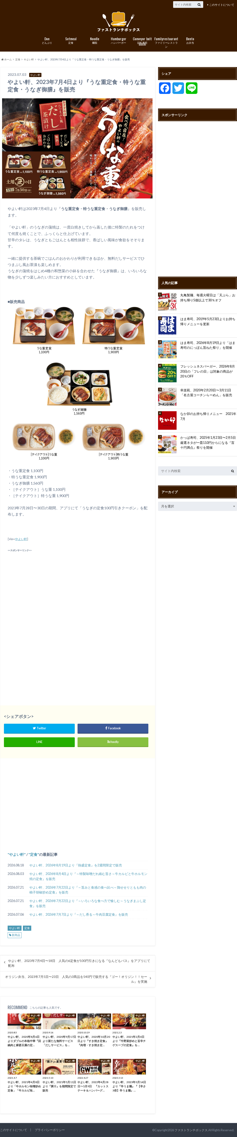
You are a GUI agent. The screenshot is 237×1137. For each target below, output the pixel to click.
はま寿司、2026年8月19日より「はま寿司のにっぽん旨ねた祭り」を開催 (207, 345)
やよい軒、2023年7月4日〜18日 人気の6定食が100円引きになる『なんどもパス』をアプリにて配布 (79, 963)
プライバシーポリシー (50, 1130)
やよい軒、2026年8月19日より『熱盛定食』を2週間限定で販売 (75, 865)
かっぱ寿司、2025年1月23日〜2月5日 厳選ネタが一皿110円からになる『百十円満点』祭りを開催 (208, 442)
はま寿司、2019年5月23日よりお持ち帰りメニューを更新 (207, 321)
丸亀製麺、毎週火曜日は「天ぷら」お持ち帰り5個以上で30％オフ (207, 297)
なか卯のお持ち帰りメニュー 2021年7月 (208, 416)
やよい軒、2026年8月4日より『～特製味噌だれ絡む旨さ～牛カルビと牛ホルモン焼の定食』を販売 (88, 876)
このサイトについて (221, 4)
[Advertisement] (77, 585)
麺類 (94, 40)
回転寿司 (142, 40)
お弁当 (190, 40)
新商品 (16, 935)
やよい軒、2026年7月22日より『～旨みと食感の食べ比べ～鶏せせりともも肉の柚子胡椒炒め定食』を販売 (87, 889)
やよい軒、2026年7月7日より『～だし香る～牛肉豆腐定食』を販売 (78, 914)
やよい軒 (21, 539)
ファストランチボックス (191, 1130)
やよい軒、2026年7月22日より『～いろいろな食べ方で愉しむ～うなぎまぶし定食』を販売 (87, 903)
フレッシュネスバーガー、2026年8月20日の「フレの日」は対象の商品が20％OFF (207, 371)
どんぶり (47, 40)
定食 (71, 40)
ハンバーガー (118, 40)
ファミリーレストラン (166, 42)
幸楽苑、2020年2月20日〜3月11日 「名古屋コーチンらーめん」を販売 (207, 392)
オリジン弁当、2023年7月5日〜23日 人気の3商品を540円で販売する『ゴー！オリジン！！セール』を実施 (76, 979)
